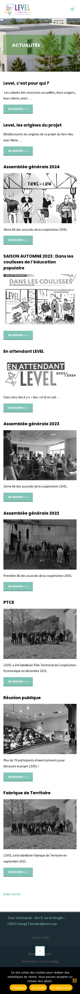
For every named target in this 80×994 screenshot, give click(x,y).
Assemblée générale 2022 (31, 513)
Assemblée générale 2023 (31, 424)
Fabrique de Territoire (27, 793)
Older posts (11, 894)
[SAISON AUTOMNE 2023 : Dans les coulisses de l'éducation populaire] (40, 299)
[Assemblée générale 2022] (40, 544)
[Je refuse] (75, 980)
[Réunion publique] (40, 729)
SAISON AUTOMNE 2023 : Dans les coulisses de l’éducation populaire (38, 262)
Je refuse (38, 987)
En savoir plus (61, 987)
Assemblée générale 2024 (31, 167)
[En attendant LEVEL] (40, 374)
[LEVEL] (17, 9)
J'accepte (18, 987)
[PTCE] (40, 634)
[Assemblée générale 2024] (40, 198)
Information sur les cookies (40, 961)
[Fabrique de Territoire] (40, 824)
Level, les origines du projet (32, 125)
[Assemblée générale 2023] (40, 455)
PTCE (8, 602)
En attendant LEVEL (23, 351)
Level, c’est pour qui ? (26, 83)
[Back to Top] (40, 951)
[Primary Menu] (72, 9)
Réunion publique (22, 698)
